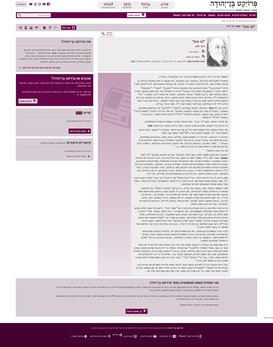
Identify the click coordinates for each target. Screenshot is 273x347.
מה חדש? (201, 15)
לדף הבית (268, 317)
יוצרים (252, 15)
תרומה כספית (136, 15)
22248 (108, 3)
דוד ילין (235, 21)
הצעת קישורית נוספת (78, 156)
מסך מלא (68, 27)
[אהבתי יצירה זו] (55, 28)
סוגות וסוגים (223, 15)
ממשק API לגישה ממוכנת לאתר (106, 296)
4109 (164, 3)
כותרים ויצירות (239, 15)
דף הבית (252, 21)
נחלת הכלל (194, 51)
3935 (127, 3)
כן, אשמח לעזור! (136, 311)
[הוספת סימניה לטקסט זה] (50, 28)
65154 (145, 3)
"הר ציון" (225, 21)
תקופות (211, 15)
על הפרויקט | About (183, 15)
